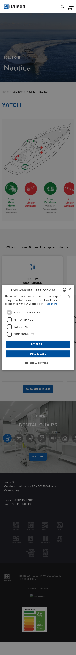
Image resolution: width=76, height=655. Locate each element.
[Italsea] (21, 7)
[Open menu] (71, 6)
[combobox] (64, 290)
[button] (38, 363)
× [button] (69, 289)
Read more (51, 304)
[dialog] (38, 327)
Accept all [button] (38, 344)
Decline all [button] (38, 353)
